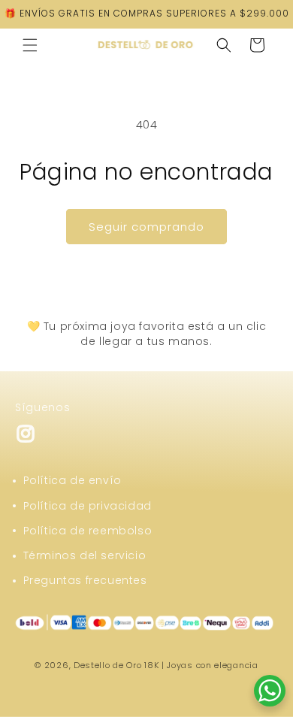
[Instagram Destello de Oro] (25, 440)
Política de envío (72, 480)
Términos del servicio (84, 555)
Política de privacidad (87, 505)
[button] (30, 45)
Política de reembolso (88, 530)
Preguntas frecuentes (85, 580)
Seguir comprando (146, 226)
